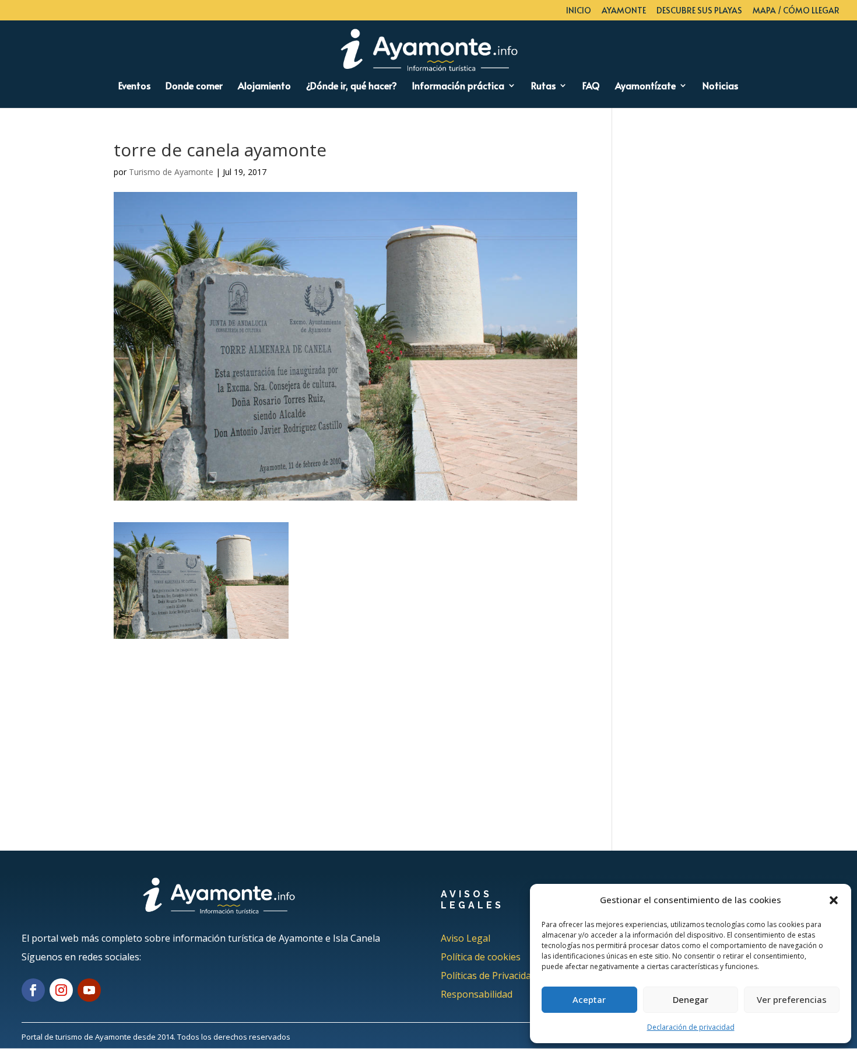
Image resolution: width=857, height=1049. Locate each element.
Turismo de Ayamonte (171, 171)
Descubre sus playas (699, 11)
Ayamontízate (645, 86)
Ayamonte (624, 11)
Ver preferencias (792, 999)
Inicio (578, 11)
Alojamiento (264, 86)
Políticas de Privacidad (488, 975)
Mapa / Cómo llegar (796, 11)
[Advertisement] (345, 720)
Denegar (690, 999)
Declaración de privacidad (691, 1027)
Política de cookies (481, 956)
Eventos (134, 86)
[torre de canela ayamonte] (201, 631)
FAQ (591, 86)
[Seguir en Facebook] (33, 990)
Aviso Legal (465, 938)
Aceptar (589, 999)
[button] (834, 900)
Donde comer (194, 86)
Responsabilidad (476, 994)
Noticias (720, 86)
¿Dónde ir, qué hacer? (351, 86)
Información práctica (458, 86)
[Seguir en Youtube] (89, 990)
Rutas (543, 86)
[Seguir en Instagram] (61, 990)
